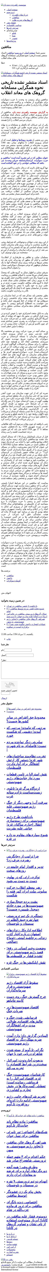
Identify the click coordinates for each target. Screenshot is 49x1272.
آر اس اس (11, 1247)
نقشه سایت (12, 1244)
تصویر (14, 38)
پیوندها (9, 1241)
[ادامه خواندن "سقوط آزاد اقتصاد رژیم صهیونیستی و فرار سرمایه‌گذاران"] (27, 977)
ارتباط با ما (11, 1236)
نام (2, 650)
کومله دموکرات (14, 581)
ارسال (4, 698)
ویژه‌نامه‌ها (11, 41)
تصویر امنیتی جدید (9, 690)
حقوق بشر (11, 23)
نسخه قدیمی (12, 1239)
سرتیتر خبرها (12, 28)
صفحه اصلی (12, 9)
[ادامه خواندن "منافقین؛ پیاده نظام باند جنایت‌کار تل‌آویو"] (25, 1115)
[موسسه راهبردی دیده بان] (13, 5)
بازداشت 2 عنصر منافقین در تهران (22, 606)
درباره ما (10, 1234)
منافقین (15, 17)
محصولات (11, 1249)
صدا (14, 36)
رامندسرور (6, 1265)
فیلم (14, 33)
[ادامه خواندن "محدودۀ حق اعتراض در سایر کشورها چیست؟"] (27, 711)
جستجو (10, 1255)
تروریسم (10, 12)
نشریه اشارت (13, 1252)
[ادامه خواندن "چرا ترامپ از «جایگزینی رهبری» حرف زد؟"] (27, 850)
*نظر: (3, 660)
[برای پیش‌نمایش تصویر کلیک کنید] (24, 75)
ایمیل (3, 655)
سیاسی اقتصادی (14, 25)
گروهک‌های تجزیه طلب (22, 20)
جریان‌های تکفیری (20, 15)
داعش (9, 578)
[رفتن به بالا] (7, 1259)
